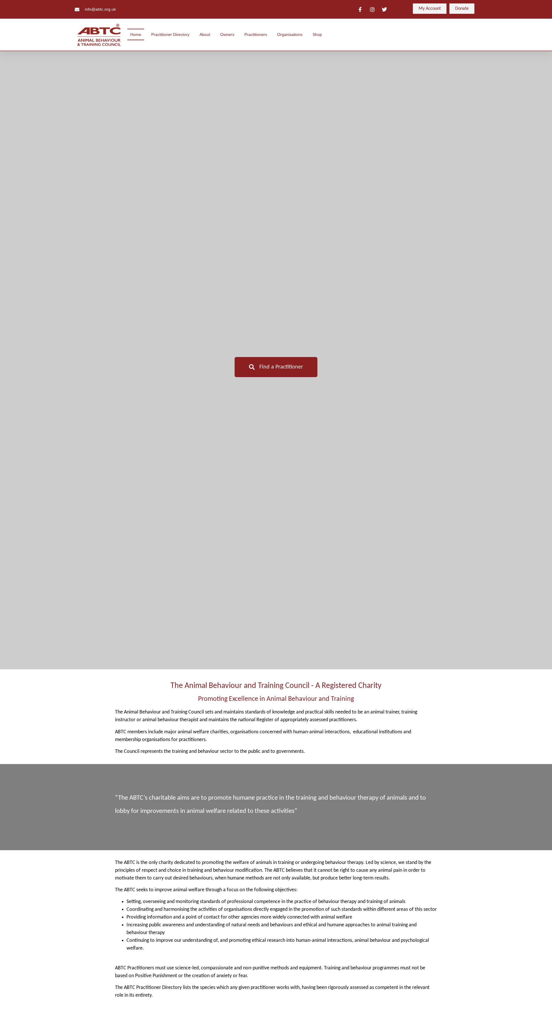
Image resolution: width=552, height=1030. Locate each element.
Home (135, 34)
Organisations (289, 34)
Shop (317, 34)
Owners (227, 34)
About (205, 34)
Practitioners (255, 34)
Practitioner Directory (170, 34)
